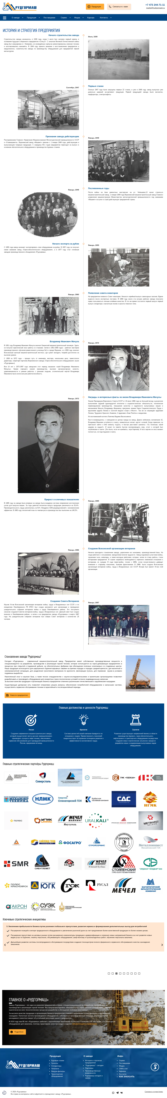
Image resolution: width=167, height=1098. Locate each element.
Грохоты (54, 1063)
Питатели (55, 1069)
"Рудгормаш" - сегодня (94, 1065)
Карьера (90, 18)
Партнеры (89, 1068)
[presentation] (5, 944)
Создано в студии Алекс (154, 1092)
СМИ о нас (123, 1069)
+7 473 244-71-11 (155, 4)
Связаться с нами (120, 7)
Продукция (96, 7)
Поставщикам (49, 18)
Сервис (64, 18)
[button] (109, 973)
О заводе (16, 18)
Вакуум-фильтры (58, 1071)
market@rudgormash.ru (155, 8)
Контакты (104, 18)
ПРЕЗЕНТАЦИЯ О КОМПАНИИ (84, 1024)
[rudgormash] (22, 1069)
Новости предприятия (19, 695)
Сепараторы (56, 1066)
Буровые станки (57, 1060)
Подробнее (18, 1032)
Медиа (77, 18)
